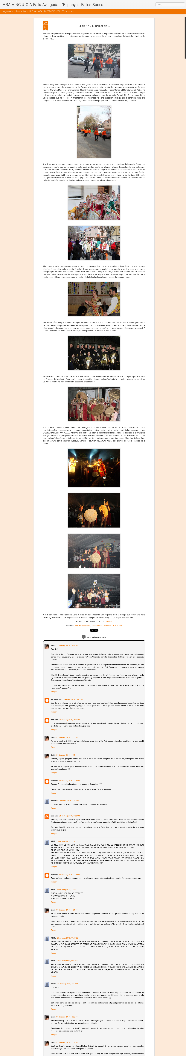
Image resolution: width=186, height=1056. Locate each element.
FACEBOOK (49, 11)
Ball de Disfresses (82, 625)
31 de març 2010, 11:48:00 (67, 889)
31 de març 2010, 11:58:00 (67, 937)
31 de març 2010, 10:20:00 (71, 699)
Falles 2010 (109, 625)
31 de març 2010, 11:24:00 (69, 780)
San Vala (118, 625)
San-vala (108, 621)
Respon (54, 691)
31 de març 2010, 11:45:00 (69, 874)
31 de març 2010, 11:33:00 (67, 800)
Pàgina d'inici (22, 11)
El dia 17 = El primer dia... (94, 26)
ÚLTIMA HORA (35, 11)
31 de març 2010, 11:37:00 (69, 815)
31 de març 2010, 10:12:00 (66, 645)
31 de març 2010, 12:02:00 (66, 1016)
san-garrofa (55, 699)
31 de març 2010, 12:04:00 (66, 1042)
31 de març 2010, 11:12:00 (66, 754)
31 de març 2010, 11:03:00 (66, 737)
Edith (53, 645)
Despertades (97, 625)
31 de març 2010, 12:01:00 (67, 983)
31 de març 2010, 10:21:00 (69, 719)
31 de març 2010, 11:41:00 (67, 841)
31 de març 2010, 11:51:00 (66, 909)
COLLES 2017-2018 (65, 11)
